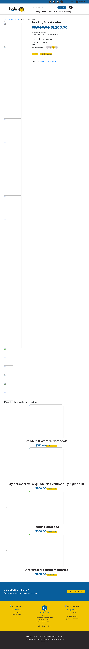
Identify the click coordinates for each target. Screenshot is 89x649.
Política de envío (44, 620)
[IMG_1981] (12, 283)
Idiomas (11, 20)
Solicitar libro (76, 591)
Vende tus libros (55, 12)
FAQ (72, 614)
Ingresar (17, 612)
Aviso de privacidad (44, 626)
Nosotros (44, 615)
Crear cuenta (16, 614)
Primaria (53, 61)
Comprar (35, 54)
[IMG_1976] (12, 34)
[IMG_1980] (12, 207)
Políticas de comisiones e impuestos (44, 623)
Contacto (72, 612)
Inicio (6, 20)
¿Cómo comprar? (72, 619)
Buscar (62, 7)
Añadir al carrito (46, 54)
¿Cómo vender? (72, 617)
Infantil (42, 61)
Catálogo (68, 12)
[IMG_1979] (12, 168)
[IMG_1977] (12, 82)
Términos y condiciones (44, 618)
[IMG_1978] (12, 130)
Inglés (17, 20)
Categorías (40, 12)
